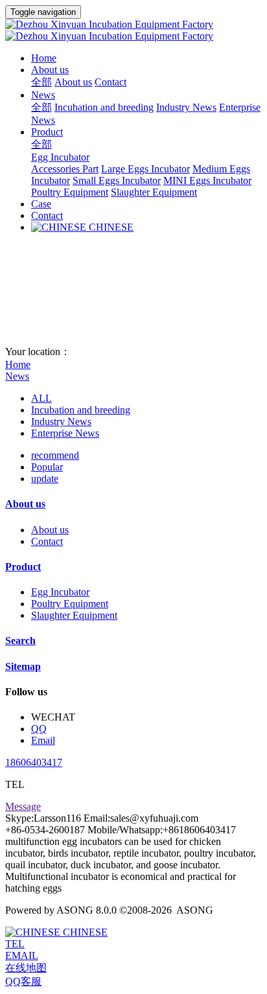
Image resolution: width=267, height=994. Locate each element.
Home (43, 58)
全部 (41, 81)
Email (43, 740)
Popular (47, 466)
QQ (39, 728)
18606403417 (33, 762)
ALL (41, 398)
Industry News (61, 421)
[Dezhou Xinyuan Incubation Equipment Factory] (133, 30)
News (17, 376)
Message (23, 806)
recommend (55, 455)
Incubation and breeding (80, 409)
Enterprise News (65, 433)
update (44, 478)
